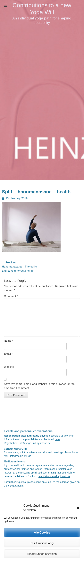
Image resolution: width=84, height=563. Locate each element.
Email (8, 353)
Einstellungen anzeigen (42, 553)
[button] (78, 508)
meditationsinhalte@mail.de (54, 476)
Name (8, 340)
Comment (11, 296)
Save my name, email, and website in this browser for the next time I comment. (39, 385)
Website (9, 366)
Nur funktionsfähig (42, 543)
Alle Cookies (42, 532)
